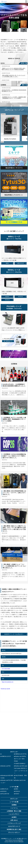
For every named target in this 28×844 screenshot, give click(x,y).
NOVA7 (7, 296)
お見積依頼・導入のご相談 (14, 811)
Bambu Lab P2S (6, 766)
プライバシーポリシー (14, 832)
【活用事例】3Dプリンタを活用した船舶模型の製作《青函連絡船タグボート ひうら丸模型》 (14, 97)
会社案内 (14, 817)
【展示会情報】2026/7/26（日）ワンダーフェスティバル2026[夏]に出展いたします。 (13, 76)
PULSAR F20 (5, 793)
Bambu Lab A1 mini (20, 780)
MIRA (7, 263)
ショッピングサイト (14, 814)
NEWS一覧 (24, 63)
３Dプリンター (14, 798)
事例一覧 (24, 85)
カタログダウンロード (14, 826)
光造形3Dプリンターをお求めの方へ (14, 634)
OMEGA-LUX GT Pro (20, 754)
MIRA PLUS (20, 263)
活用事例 (14, 805)
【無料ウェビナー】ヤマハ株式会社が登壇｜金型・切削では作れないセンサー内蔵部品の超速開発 (14, 69)
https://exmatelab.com (7, 682)
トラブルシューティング (14, 823)
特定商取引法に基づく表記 (14, 829)
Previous (3, 114)
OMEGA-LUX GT (6, 756)
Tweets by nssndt (5, 688)
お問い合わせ (14, 820)
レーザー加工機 (14, 801)
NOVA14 (7, 299)
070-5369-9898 (6, 668)
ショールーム (14, 808)
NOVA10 (20, 296)
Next (2, 141)
